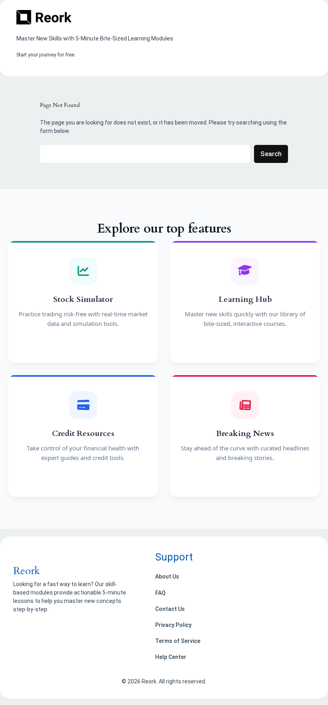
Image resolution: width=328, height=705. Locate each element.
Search (271, 154)
